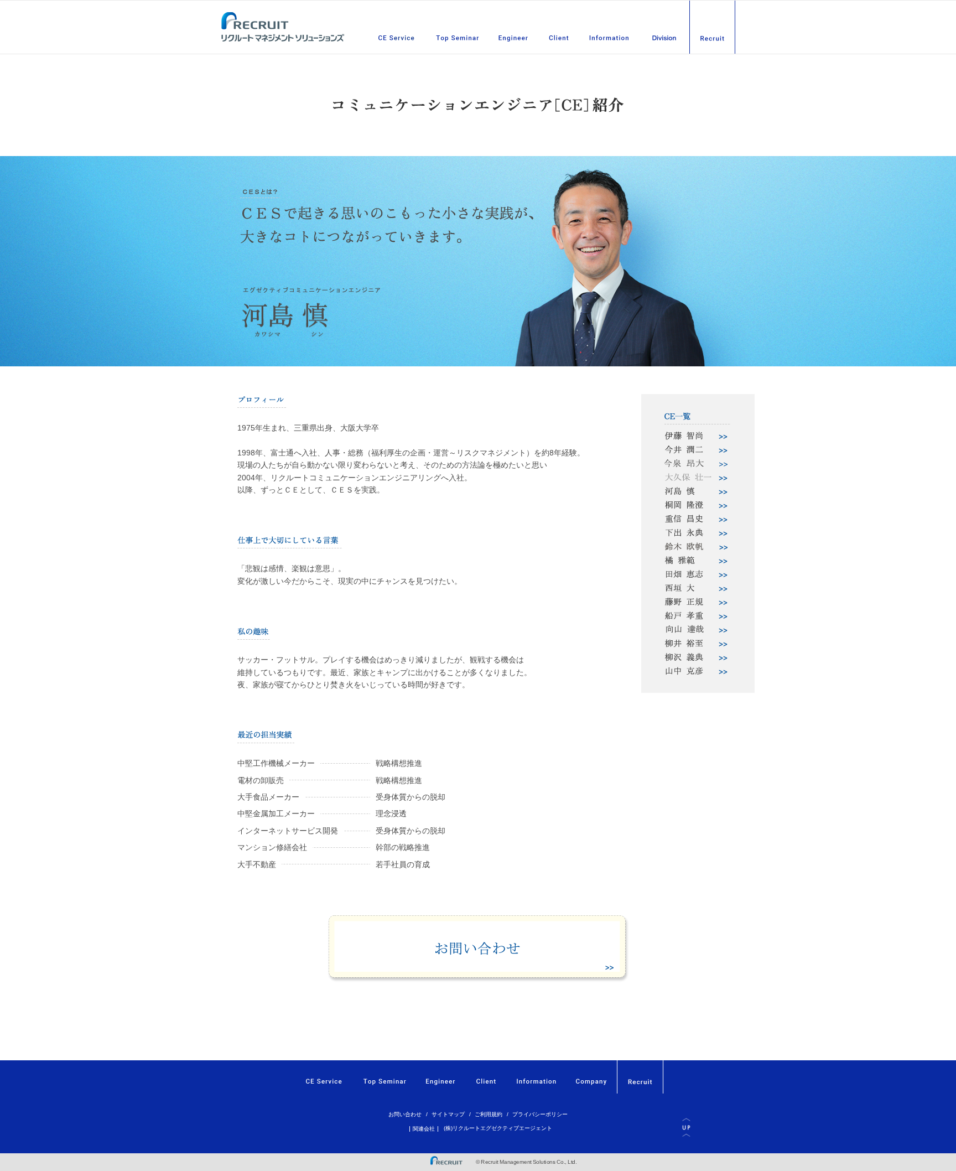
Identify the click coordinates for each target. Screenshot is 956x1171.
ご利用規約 (488, 1114)
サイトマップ (448, 1114)
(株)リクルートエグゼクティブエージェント (498, 1128)
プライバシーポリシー (540, 1114)
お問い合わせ (405, 1114)
